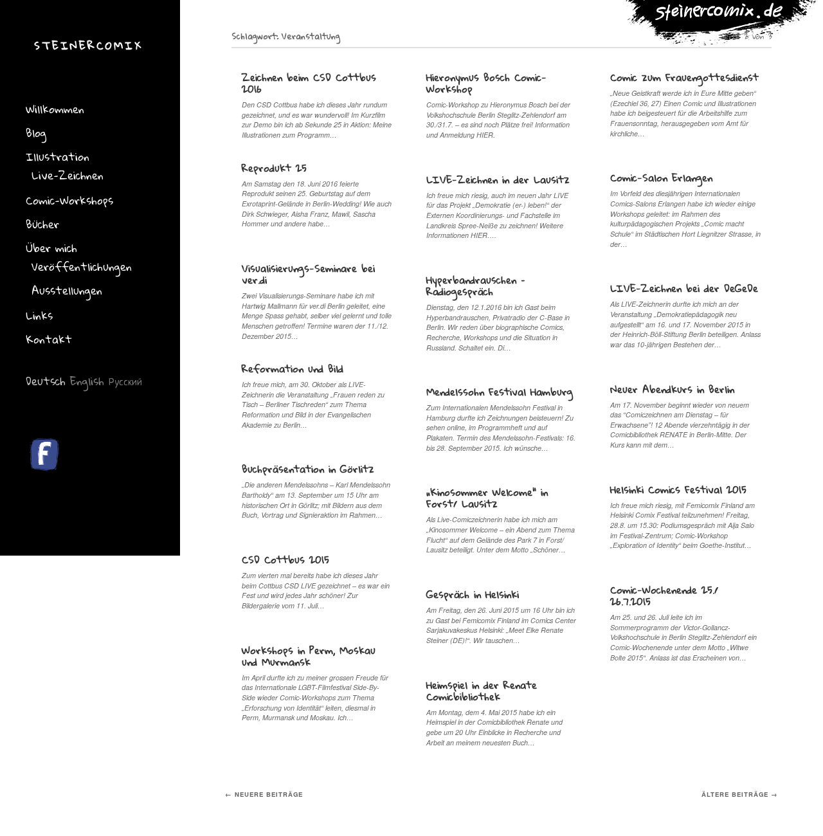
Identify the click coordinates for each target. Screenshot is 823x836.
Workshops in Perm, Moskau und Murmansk (308, 656)
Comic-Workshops (69, 200)
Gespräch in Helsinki (472, 594)
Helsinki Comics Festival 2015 (678, 489)
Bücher (42, 224)
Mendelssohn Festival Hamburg (499, 391)
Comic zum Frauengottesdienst (684, 77)
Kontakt (49, 339)
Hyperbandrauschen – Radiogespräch (475, 285)
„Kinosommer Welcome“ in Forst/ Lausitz (487, 497)
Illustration (57, 157)
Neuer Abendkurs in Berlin (672, 389)
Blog (36, 133)
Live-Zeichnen (68, 175)
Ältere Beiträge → (739, 794)
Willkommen (55, 109)
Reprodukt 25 (274, 167)
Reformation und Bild (292, 368)
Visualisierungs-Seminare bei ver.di (308, 274)
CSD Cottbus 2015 (285, 559)
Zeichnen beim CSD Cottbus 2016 (309, 83)
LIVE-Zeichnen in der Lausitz (498, 179)
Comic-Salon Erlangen (661, 177)
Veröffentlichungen (82, 267)
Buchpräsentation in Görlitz (308, 468)
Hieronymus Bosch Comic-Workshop (486, 83)
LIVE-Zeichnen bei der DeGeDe (684, 288)
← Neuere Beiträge (264, 794)
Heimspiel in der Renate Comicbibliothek (481, 690)
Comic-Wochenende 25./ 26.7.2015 (664, 595)
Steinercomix (88, 45)
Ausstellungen (67, 290)
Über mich (51, 248)
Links (39, 315)
